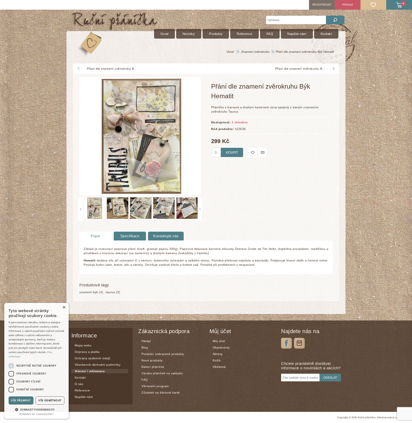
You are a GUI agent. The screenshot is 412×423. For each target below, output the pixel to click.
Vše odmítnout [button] (49, 400)
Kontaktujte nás (166, 236)
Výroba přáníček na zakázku (162, 373)
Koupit (232, 152)
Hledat (335, 20)
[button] (36, 409)
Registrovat (322, 4)
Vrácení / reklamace (90, 371)
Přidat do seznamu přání (252, 152)
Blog (144, 347)
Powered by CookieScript (36, 414)
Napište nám (84, 397)
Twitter (299, 343)
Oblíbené (219, 367)
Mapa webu (83, 345)
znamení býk (88, 292)
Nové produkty (152, 360)
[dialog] (36, 361)
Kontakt (80, 377)
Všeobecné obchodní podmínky (98, 364)
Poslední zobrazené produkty (162, 354)
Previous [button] (80, 209)
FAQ (144, 379)
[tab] (95, 236)
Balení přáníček (152, 367)
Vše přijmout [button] (21, 400)
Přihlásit (347, 4)
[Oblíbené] (373, 5)
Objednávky (221, 347)
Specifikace (129, 236)
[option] (94, 209)
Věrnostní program (155, 386)
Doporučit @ (262, 152)
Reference (82, 390)
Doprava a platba (87, 352)
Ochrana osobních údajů (93, 358)
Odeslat (330, 377)
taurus (110, 292)
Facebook (286, 343)
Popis (95, 236)
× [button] (63, 307)
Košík (217, 360)
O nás (79, 384)
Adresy (218, 354)
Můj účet (219, 341)
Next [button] (200, 209)
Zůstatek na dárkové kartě (160, 392)
